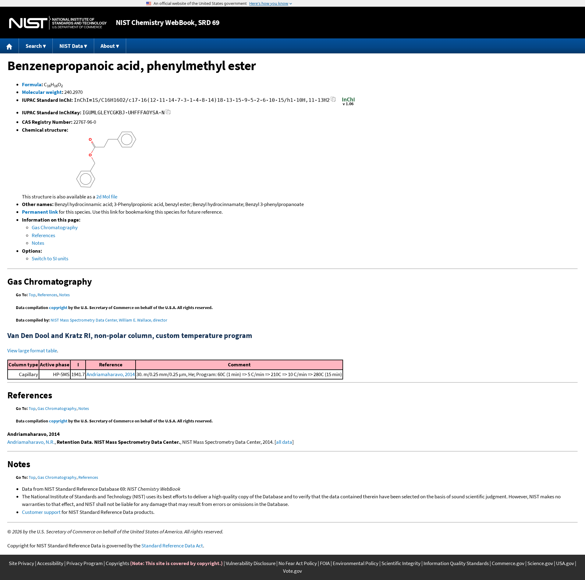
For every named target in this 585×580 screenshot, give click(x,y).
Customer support (41, 512)
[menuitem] (9, 45)
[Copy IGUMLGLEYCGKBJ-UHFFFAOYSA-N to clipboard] (168, 113)
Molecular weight (42, 92)
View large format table (32, 350)
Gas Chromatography (55, 227)
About (108, 45)
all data (284, 442)
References (43, 235)
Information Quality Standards (456, 563)
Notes (38, 243)
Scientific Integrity (400, 563)
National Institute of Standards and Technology (58, 23)
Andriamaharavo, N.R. (31, 442)
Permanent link (40, 211)
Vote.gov (292, 571)
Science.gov (540, 563)
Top (32, 294)
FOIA (325, 563)
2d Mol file (106, 196)
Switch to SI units (50, 258)
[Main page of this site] (9, 45)
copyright (58, 307)
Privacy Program (84, 563)
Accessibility (50, 563)
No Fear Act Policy (297, 563)
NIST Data (71, 45)
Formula (31, 84)
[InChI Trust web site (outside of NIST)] (348, 104)
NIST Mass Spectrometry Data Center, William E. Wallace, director (109, 320)
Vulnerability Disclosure (250, 563)
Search (34, 45)
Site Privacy (21, 563)
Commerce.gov (508, 563)
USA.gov (565, 563)
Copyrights (117, 563)
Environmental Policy (355, 563)
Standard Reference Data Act (172, 545)
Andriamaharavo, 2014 (111, 374)
